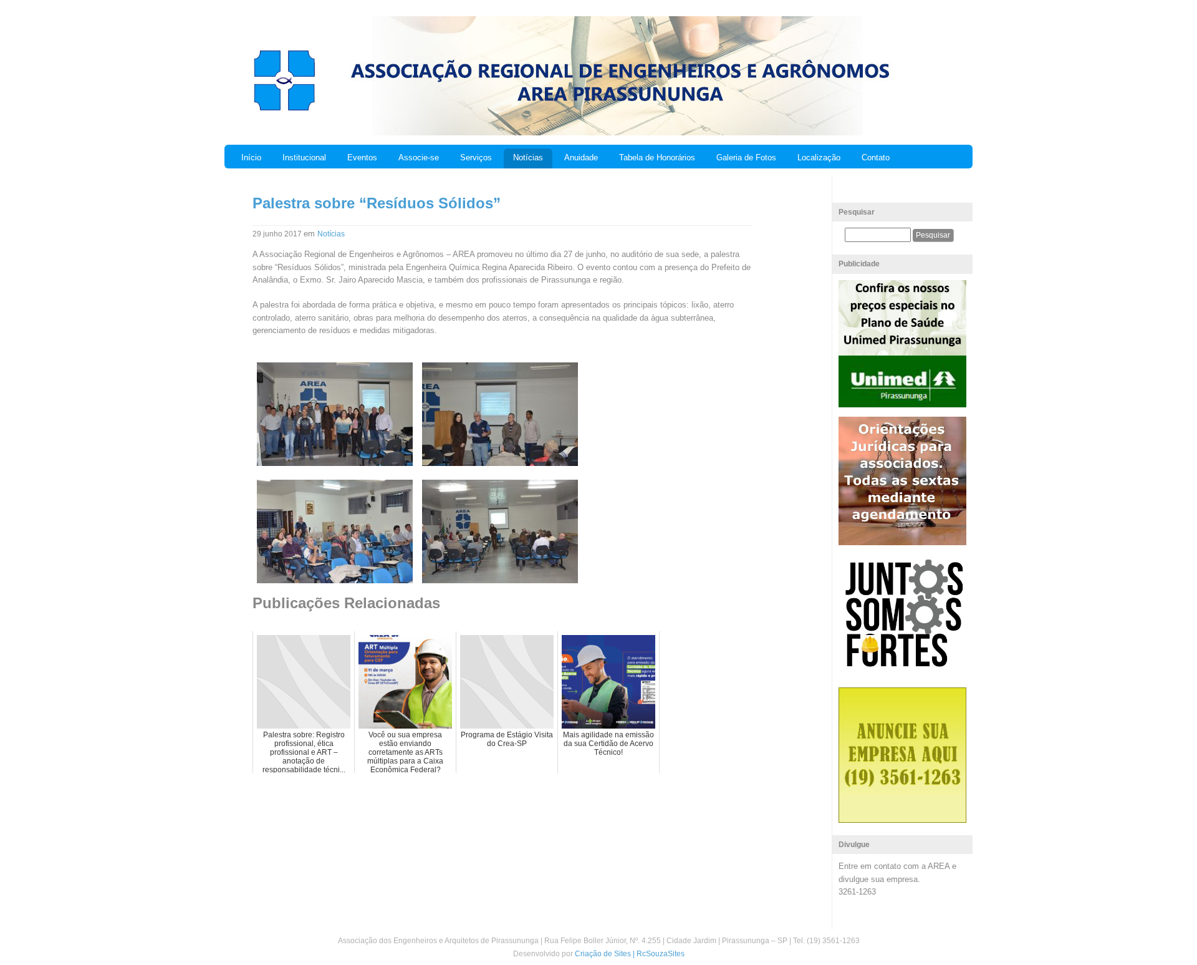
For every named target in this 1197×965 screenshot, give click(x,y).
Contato (876, 157)
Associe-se (418, 157)
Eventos (362, 157)
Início (251, 157)
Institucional (304, 157)
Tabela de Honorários (657, 157)
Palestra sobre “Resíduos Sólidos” (376, 203)
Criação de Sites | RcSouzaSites (630, 953)
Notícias (528, 157)
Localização (818, 157)
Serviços (476, 157)
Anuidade (581, 157)
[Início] (283, 109)
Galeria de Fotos (746, 157)
